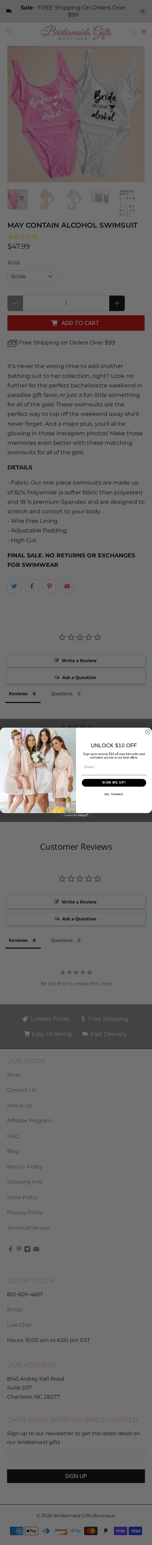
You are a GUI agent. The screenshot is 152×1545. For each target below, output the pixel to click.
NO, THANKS (114, 794)
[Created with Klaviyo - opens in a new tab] (76, 815)
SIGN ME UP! (114, 782)
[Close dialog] (147, 731)
